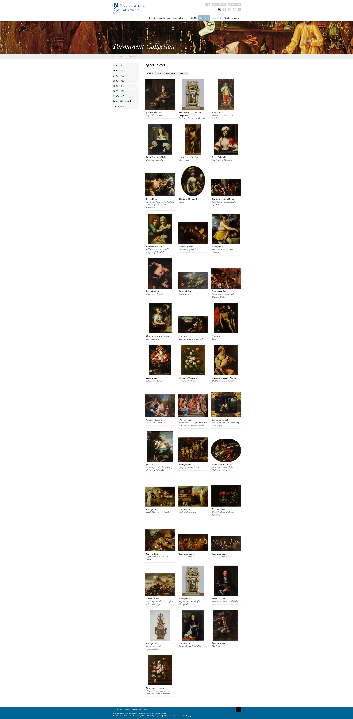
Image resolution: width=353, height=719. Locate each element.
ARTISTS (183, 73)
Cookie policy (117, 709)
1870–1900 (118, 91)
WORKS (150, 73)
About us (236, 18)
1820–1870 (118, 86)
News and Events (179, 18)
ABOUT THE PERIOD (166, 73)
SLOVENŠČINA (219, 5)
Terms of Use (136, 709)
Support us (234, 5)
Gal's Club (216, 18)
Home (115, 57)
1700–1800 (118, 75)
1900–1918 (118, 96)
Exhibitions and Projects (159, 18)
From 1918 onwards (122, 101)
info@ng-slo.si (190, 716)
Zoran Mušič (119, 106)
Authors (145, 709)
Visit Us (193, 18)
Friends (226, 18)
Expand (238, 709)
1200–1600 (118, 65)
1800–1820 (118, 80)
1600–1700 (131, 57)
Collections (204, 18)
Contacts (127, 709)
